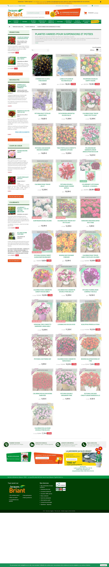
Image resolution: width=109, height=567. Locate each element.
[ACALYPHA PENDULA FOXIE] (90, 311)
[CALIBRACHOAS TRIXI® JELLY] (43, 171)
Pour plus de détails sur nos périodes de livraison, (54, 3)
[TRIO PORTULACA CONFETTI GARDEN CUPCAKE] (66, 134)
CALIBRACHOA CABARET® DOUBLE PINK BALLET (66, 291)
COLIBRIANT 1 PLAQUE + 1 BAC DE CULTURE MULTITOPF (22, 209)
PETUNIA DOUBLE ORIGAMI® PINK (66, 394)
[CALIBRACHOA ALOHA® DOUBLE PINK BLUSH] (43, 414)
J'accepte (103, 565)
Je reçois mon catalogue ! (14, 459)
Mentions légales (50, 511)
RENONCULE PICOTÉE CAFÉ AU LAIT (23, 111)
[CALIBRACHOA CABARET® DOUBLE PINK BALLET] (66, 276)
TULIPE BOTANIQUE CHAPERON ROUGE (23, 37)
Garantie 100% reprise (46, 493)
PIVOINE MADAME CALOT (22, 151)
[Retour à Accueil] (9, 27)
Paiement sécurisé (45, 489)
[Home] (10, 22)
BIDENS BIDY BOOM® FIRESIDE (66, 256)
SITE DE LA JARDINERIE (83, 460)
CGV (44, 511)
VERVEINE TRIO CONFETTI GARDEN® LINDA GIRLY (42, 325)
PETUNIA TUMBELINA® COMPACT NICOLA (90, 291)
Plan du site (57, 511)
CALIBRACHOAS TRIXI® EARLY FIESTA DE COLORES (90, 256)
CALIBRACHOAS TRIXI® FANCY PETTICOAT (90, 114)
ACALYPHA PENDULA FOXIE (90, 324)
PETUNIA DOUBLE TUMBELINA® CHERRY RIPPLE (66, 186)
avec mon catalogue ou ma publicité (69, 13)
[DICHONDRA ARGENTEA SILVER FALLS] (66, 100)
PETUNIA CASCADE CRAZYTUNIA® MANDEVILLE (90, 394)
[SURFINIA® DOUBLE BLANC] (43, 207)
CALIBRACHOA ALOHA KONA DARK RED (42, 394)
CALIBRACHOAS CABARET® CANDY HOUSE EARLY (43, 291)
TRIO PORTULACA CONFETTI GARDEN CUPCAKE (66, 149)
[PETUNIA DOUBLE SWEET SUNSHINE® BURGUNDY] (43, 242)
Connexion (96, 5)
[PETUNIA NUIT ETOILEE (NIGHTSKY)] (43, 100)
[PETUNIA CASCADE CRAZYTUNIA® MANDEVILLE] (90, 380)
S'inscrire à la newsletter (42, 458)
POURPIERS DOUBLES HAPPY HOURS (90, 80)
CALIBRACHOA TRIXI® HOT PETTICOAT (66, 221)
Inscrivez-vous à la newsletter (80, 5)
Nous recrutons (14, 497)
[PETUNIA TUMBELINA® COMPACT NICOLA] (90, 276)
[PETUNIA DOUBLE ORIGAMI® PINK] (66, 380)
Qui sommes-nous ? (15, 495)
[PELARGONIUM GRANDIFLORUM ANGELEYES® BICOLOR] (90, 134)
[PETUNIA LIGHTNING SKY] (43, 345)
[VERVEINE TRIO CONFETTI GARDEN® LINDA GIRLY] (43, 311)
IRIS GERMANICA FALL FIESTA (21, 58)
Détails (36, 43)
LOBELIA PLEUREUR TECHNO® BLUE (66, 80)
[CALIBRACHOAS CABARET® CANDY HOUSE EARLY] (43, 276)
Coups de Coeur (15, 146)
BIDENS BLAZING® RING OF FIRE (90, 360)
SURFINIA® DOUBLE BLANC (42, 221)
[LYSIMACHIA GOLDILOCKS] (66, 311)
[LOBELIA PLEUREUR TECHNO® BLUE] (66, 65)
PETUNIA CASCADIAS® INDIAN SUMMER (42, 149)
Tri (32, 50)
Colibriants (14, 202)
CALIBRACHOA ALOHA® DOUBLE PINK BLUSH (42, 429)
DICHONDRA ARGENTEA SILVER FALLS (66, 114)
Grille (97, 51)
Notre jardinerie (27, 497)
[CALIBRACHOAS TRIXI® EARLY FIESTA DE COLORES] (90, 242)
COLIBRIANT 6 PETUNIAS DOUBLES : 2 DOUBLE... (90, 185)
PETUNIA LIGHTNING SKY (42, 359)
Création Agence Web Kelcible (68, 511)
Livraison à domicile (41, 443)
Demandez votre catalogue (62, 5)
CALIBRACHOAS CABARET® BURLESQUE (66, 360)
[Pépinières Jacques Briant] (16, 13)
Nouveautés (14, 80)
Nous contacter (45, 496)
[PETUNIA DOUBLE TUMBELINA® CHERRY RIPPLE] (66, 171)
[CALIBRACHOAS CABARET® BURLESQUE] (66, 345)
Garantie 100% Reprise (67, 443)
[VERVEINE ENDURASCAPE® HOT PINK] (90, 207)
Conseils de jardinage (46, 502)
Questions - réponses (46, 504)
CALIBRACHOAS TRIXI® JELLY (42, 185)
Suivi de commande (46, 498)
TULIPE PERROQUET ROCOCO (23, 177)
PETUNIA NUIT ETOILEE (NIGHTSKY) (42, 114)
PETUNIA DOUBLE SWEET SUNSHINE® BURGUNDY (42, 256)
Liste (100, 51)
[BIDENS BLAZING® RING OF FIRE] (90, 345)
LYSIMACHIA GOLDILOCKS (66, 324)
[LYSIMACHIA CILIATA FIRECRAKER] (43, 65)
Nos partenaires (27, 495)
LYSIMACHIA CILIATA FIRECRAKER (43, 80)
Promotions (14, 32)
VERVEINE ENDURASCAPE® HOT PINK (90, 221)
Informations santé (45, 500)
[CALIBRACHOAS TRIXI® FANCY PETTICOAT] (90, 100)
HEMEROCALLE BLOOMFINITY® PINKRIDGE (21, 86)
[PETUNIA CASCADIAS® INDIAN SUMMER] (43, 134)
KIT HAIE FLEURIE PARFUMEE (22, 233)
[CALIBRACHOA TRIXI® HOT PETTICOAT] (66, 207)
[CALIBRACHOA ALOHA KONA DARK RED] (43, 380)
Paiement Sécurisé (14, 443)
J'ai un (53, 14)
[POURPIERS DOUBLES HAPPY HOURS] (90, 65)
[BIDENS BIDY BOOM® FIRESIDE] (66, 242)
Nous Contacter (92, 443)
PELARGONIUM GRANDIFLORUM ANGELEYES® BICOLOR (90, 150)
